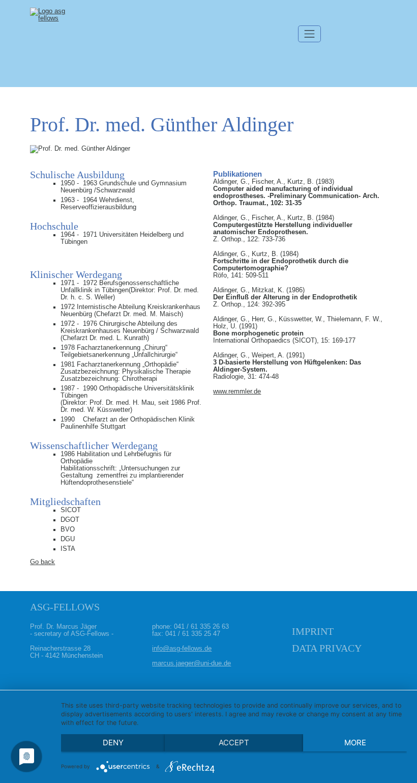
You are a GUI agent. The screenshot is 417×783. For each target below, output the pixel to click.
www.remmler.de (237, 391)
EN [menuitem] (373, 18)
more (355, 742)
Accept (234, 742)
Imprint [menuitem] (313, 631)
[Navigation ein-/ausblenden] (309, 33)
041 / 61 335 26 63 (201, 626)
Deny (113, 742)
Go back (42, 562)
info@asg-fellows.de (182, 648)
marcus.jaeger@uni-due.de (191, 663)
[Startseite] (55, 43)
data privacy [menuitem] (327, 648)
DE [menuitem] (348, 18)
